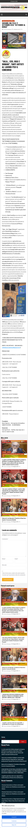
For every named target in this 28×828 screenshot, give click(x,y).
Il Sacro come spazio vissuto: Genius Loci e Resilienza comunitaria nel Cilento (13, 786)
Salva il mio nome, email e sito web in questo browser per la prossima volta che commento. (13, 574)
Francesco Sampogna (7, 29)
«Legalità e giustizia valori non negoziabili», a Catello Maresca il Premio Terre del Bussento (13, 723)
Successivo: (13, 429)
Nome (4, 558)
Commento (5, 539)
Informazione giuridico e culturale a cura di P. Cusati (13, 454)
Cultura (8, 452)
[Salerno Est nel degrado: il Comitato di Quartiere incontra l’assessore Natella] (14, 507)
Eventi (22, 717)
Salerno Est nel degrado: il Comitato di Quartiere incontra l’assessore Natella (14, 519)
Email (16, 558)
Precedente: (13, 423)
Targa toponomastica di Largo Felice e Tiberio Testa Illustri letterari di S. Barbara (13, 800)
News (13, 21)
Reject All (14, 824)
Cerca (3, 737)
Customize (14, 821)
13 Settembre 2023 (16, 29)
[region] (14, 815)
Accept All (14, 817)
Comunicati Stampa (6, 21)
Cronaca (4, 452)
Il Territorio (9, 690)
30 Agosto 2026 (15, 466)
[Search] (26, 14)
